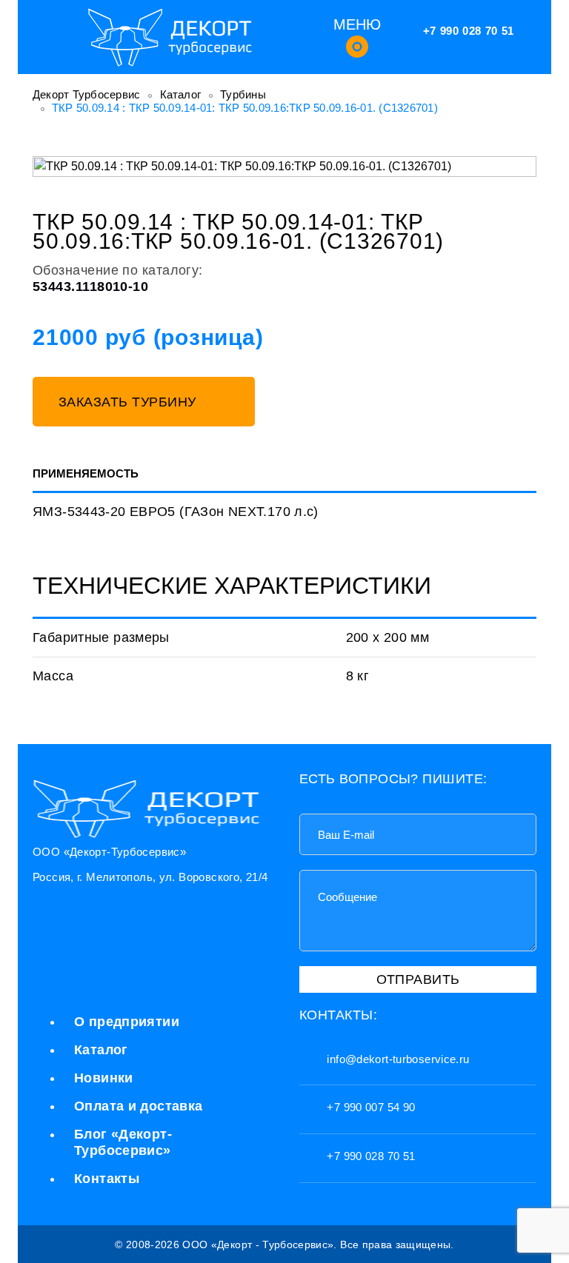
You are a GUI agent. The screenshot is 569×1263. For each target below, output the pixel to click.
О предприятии (126, 1021)
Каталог (181, 94)
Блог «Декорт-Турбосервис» (123, 1142)
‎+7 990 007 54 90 (369, 1107)
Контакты (106, 1178)
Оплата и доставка (138, 1106)
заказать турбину (130, 402)
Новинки (103, 1078)
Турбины (243, 94)
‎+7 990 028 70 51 (468, 30)
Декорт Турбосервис (87, 94)
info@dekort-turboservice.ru (397, 1059)
